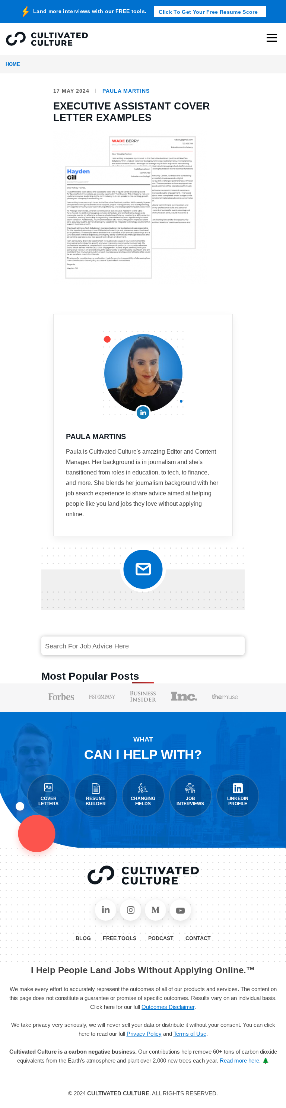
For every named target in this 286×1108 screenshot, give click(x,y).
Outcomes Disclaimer (168, 1007)
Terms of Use (190, 1034)
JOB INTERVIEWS (190, 801)
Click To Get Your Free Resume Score (208, 12)
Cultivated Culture (143, 875)
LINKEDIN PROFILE (237, 801)
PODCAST (161, 938)
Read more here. (240, 1060)
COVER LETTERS (48, 801)
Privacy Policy (144, 1034)
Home (13, 64)
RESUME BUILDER (96, 801)
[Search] (230, 646)
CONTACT (198, 938)
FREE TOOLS (119, 938)
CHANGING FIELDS (143, 801)
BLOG (83, 938)
